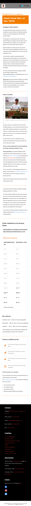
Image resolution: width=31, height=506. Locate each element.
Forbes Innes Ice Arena (10, 453)
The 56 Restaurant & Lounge (12, 440)
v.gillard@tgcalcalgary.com (21, 171)
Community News (16, 461)
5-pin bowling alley (9, 436)
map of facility (10, 427)
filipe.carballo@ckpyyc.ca (20, 212)
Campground (8, 449)
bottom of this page (13, 155)
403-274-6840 (15, 416)
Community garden (9, 451)
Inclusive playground (10, 447)
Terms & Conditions (19, 468)
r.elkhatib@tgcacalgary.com (15, 420)
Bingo (6, 445)
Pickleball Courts (9, 438)
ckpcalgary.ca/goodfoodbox (9, 76)
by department (15, 424)
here (21, 483)
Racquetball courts (9, 443)
